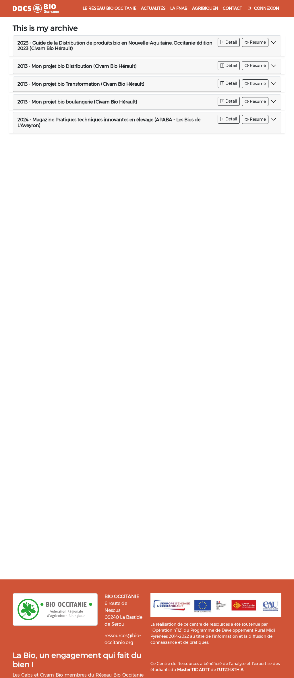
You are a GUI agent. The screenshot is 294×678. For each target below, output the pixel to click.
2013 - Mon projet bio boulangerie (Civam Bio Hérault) (77, 102)
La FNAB (178, 8)
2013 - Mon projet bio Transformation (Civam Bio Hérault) (81, 84)
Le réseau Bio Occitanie (109, 8)
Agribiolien (205, 8)
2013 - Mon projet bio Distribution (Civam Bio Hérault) (77, 66)
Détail (230, 42)
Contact (232, 8)
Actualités (153, 8)
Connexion (266, 8)
